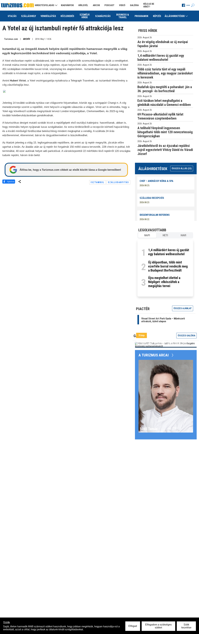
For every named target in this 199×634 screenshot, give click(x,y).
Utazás (12, 16)
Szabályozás (103, 16)
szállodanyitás (118, 182)
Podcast (109, 5)
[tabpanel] (165, 268)
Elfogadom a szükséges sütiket (158, 626)
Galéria (134, 5)
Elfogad (132, 626)
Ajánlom (10, 181)
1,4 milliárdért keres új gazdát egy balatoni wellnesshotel (168, 252)
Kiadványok (67, 5)
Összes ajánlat (183, 308)
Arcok (96, 5)
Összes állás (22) (182, 168)
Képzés (157, 16)
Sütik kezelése (186, 626)
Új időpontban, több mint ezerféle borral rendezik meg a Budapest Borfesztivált (168, 266)
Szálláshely (28, 16)
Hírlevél (83, 5)
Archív (26, 39)
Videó (122, 5)
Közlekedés (67, 16)
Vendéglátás (48, 16)
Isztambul (97, 182)
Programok (141, 16)
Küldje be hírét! (148, 5)
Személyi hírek (85, 16)
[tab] (147, 235)
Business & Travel (122, 16)
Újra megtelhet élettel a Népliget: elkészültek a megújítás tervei (164, 282)
